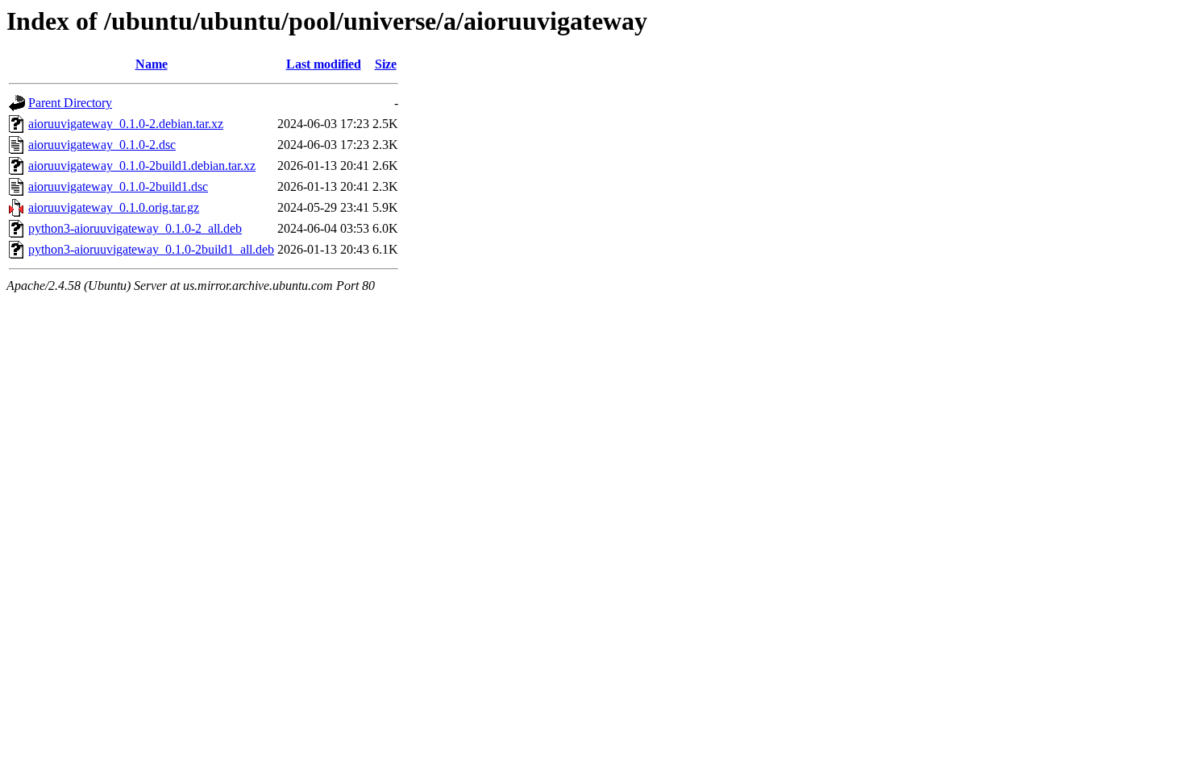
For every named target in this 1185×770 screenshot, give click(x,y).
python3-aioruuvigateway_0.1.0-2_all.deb (135, 228)
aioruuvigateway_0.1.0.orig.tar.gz (113, 207)
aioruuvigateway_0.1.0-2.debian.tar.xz (125, 123)
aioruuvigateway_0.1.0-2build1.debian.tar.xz (142, 165)
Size (386, 64)
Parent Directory (70, 103)
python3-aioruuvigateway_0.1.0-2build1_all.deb (151, 249)
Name (151, 64)
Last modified (323, 64)
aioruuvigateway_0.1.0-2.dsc (102, 144)
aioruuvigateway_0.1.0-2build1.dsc (118, 186)
